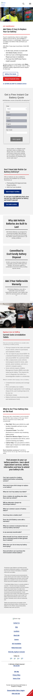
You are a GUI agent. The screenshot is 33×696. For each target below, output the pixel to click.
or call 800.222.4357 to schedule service (14, 84)
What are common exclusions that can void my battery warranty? (15, 526)
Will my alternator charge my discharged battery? (12, 503)
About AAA (16, 635)
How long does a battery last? (12, 515)
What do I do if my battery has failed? (15, 491)
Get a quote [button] (16, 139)
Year (7, 106)
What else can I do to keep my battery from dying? (15, 545)
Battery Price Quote (10, 74)
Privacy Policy (16, 675)
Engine (8, 124)
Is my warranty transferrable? (12, 532)
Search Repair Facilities (13, 192)
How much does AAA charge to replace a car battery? (15, 486)
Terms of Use (16, 678)
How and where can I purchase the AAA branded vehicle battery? (14, 551)
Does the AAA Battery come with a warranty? (14, 520)
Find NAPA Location (11, 204)
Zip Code (9, 130)
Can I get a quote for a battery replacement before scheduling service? (13, 479)
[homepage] (4, 3)
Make (8, 112)
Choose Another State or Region (16, 690)
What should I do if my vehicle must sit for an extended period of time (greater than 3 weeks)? (15, 538)
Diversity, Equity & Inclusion (16, 652)
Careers (16, 639)
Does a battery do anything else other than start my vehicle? (15, 497)
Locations (16, 631)
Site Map (16, 671)
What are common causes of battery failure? (14, 509)
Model (8, 118)
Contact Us (16, 623)
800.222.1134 (16, 665)
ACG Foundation (16, 644)
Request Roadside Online (12, 79)
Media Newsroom (16, 648)
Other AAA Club (16, 693)
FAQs (16, 627)
